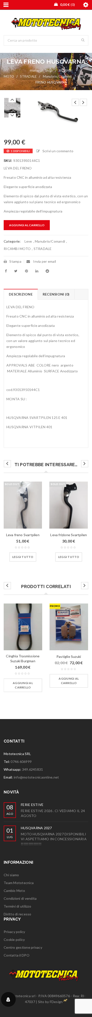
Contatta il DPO (16, 955)
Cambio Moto (14, 890)
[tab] (21, 294)
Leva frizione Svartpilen (68, 535)
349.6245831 (32, 769)
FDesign (56, 1002)
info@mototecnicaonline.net (36, 777)
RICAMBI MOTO (17, 249)
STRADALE (28, 76)
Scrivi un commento (57, 151)
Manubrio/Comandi (57, 76)
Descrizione (21, 294)
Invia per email (44, 261)
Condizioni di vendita (20, 898)
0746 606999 (21, 761)
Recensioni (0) (56, 294)
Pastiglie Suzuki (68, 656)
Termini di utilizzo (17, 906)
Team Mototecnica (19, 883)
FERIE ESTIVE (32, 805)
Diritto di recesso (17, 914)
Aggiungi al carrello (26, 225)
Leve (81, 76)
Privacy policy (14, 932)
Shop (49, 70)
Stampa (15, 261)
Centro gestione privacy (23, 947)
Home (34, 70)
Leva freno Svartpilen (22, 535)
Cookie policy (14, 939)
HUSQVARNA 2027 (36, 828)
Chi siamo (11, 875)
